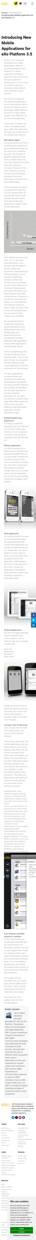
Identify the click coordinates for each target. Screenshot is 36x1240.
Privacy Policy (6, 1227)
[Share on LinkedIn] (33, 625)
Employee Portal (23, 1128)
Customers (21, 1161)
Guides (4, 1152)
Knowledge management (22, 1131)
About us (21, 1163)
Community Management (22, 1143)
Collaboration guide (8, 1168)
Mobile (4, 1133)
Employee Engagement (25, 1139)
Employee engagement (9, 1165)
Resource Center (7, 1187)
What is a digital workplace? (6, 1157)
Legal (3, 1225)
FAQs (3, 1184)
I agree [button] (21, 1228)
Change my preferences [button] (21, 1235)
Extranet (20, 1146)
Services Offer (22, 1158)
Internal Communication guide (8, 1174)
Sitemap (4, 1235)
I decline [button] (21, 1232)
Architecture (5, 1138)
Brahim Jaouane (12, 1009)
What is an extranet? (8, 1163)
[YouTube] (20, 1118)
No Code (4, 1135)
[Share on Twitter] (33, 620)
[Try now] (16, 3)
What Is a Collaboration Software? (6, 1194)
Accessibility (5, 1230)
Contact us (5, 1232)
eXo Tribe (4, 1210)
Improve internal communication (7, 1206)
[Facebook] (23, 1118)
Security (4, 1143)
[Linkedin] (13, 1118)
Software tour (6, 1128)
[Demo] (20, 3)
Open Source (5, 1145)
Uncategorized (15, 12)
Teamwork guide (7, 1170)
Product (4, 1124)
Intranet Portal (6, 1189)
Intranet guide (6, 1160)
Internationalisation (8, 1130)
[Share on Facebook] (33, 615)
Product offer (22, 1156)
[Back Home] (5, 4)
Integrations (5, 1140)
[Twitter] (16, 1118)
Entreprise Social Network (23, 1136)
